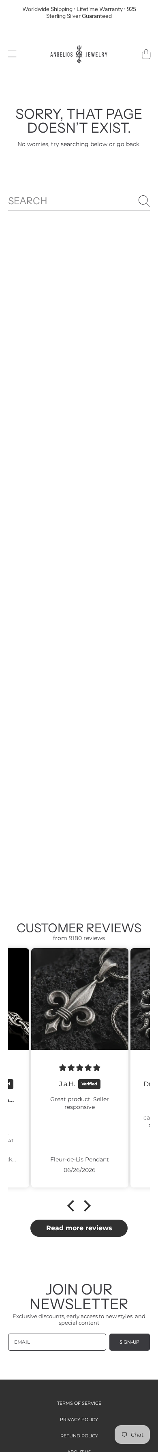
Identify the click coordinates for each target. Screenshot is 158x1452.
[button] (11, 53)
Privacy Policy (79, 1419)
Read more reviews (79, 1228)
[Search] (144, 201)
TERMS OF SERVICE (79, 1403)
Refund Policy (79, 1436)
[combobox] (78, 201)
